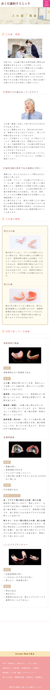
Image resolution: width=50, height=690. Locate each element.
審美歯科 (6, 672)
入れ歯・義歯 (16, 672)
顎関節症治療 (19, 677)
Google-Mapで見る (25, 654)
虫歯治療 (16, 668)
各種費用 (38, 677)
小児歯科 (35, 668)
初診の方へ (21, 663)
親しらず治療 (7, 677)
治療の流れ (6, 668)
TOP (4, 663)
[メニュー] (46, 3)
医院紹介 (11, 663)
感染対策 (30, 677)
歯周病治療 (26, 668)
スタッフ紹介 (32, 663)
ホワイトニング (29, 672)
